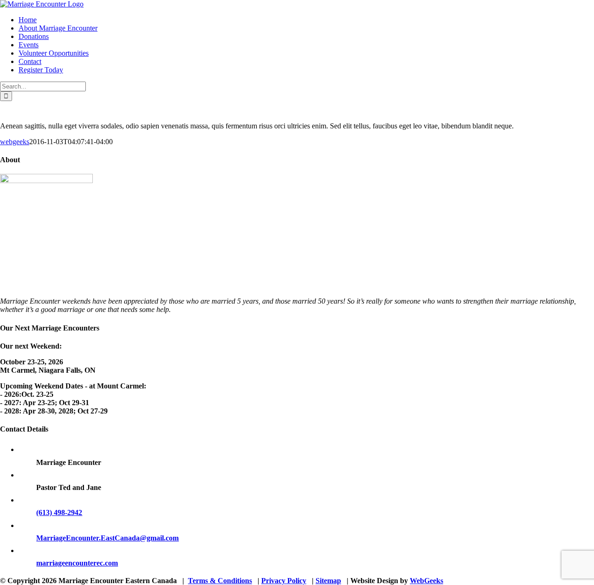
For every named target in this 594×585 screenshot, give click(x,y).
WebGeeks (426, 581)
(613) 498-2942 (59, 512)
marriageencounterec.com (77, 563)
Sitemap (328, 581)
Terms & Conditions (220, 581)
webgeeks (14, 142)
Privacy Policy (283, 581)
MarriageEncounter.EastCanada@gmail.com (107, 538)
